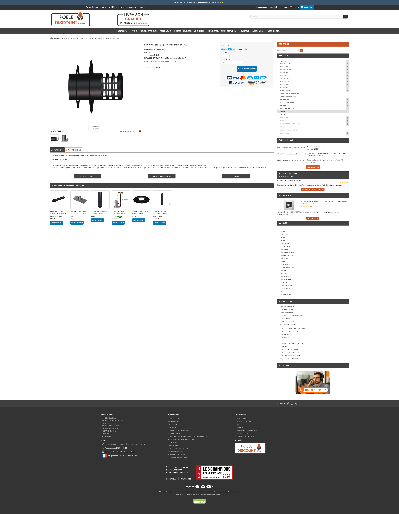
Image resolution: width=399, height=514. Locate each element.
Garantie (285, 346)
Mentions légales (174, 433)
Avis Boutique (173, 448)
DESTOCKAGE (123, 31)
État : (146, 52)
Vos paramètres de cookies (177, 457)
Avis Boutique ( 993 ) (288, 174)
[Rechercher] (345, 16)
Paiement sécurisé (287, 310)
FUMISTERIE (244, 31)
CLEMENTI (284, 234)
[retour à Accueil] (51, 38)
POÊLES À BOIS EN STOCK (110, 428)
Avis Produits (183, 448)
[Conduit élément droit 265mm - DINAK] (100, 199)
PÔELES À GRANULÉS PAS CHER (112, 421)
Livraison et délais (288, 337)
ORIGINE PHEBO (286, 279)
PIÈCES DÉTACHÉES (228, 31)
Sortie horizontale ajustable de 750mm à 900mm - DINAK (58, 213)
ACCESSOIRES (257, 31)
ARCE (282, 228)
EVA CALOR (284, 243)
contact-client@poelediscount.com (123, 452)
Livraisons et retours (287, 313)
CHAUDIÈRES (213, 31)
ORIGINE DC (284, 276)
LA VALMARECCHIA (287, 267)
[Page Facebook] (288, 403)
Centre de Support (287, 322)
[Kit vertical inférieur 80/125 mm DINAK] (121, 199)
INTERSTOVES (285, 258)
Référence (148, 50)
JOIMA (282, 261)
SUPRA (282, 291)
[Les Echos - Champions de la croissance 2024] (199, 473)
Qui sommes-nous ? (287, 307)
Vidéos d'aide (285, 319)
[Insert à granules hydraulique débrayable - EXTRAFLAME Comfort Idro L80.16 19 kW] (289, 205)
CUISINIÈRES (199, 31)
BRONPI (283, 231)
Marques (283, 223)
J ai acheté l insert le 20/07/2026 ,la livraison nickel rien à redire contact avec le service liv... (309, 212)
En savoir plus (57, 150)
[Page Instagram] (296, 403)
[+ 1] (234, 56)
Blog (271, 7)
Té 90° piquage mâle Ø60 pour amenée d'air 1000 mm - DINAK (162, 213)
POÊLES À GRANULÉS (148, 31)
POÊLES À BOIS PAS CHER (110, 426)
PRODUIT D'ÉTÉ (273, 31)
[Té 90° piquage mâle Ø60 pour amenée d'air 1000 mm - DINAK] (162, 199)
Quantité (224, 53)
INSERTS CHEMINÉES (182, 31)
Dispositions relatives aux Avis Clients (181, 439)
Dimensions (225, 59)
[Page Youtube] (292, 403)
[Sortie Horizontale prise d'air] (54, 138)
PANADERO (284, 282)
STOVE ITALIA (285, 288)
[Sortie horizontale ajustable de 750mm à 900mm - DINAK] (59, 199)
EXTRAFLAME (285, 246)
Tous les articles (313, 167)
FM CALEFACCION (286, 255)
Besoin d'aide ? (285, 366)
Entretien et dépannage (290, 349)
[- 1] (230, 56)
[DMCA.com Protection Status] (199, 501)
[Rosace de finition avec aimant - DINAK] (141, 199)
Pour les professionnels (290, 352)
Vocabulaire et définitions (291, 355)
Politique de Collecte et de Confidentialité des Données (187, 436)
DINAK (282, 237)
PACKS (134, 31)
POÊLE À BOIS (165, 31)
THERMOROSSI (285, 294)
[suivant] (170, 204)
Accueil (238, 440)
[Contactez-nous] (313, 383)
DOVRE (283, 240)
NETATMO (284, 273)
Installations (286, 334)
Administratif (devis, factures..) (293, 343)
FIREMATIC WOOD (287, 252)
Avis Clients (74, 150)
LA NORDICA (285, 264)
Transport (285, 340)
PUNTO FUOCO (286, 285)
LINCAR (283, 270)
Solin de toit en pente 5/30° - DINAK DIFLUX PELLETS (78, 213)
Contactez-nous (173, 418)
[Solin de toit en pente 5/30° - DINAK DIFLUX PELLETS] (79, 199)
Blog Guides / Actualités (176, 454)
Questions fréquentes (175, 451)
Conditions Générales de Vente (291, 316)
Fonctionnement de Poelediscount (294, 328)
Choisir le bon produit (290, 331)
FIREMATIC (284, 249)
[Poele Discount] (100, 19)
